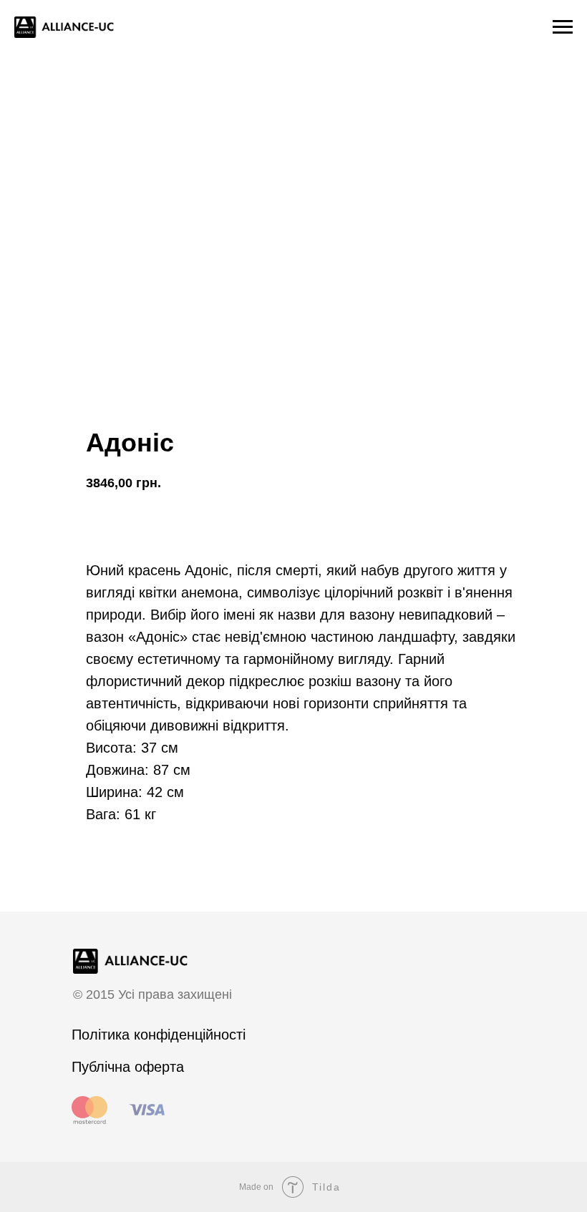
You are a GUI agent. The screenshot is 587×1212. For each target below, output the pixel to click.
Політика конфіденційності (159, 1034)
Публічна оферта (128, 1067)
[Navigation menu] (563, 27)
